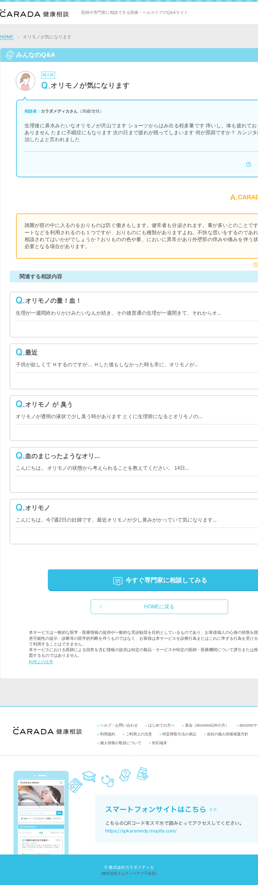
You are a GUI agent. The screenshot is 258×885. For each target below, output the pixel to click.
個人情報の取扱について (121, 743)
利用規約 (107, 734)
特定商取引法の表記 (179, 734)
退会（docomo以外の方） (207, 725)
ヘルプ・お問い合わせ (119, 725)
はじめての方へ (161, 725)
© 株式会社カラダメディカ (129, 867)
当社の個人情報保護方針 (227, 734)
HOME (6, 36)
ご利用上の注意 (139, 734)
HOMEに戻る (159, 606)
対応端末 (159, 743)
